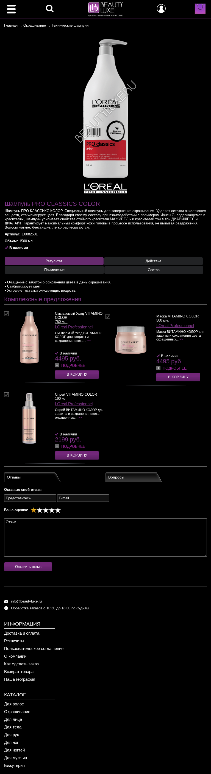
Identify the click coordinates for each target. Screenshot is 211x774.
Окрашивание (34, 25)
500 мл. (162, 320)
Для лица (13, 719)
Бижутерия (14, 765)
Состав (154, 270)
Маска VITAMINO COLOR (177, 316)
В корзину (77, 374)
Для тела (12, 727)
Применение (54, 270)
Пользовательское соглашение (33, 648)
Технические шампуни (70, 25)
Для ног (11, 742)
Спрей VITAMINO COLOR (76, 394)
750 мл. (61, 322)
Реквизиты (14, 640)
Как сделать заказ (21, 664)
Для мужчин (15, 757)
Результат (54, 261)
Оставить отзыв (28, 567)
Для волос (14, 704)
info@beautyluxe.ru (26, 601)
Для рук (11, 734)
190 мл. (61, 398)
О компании (15, 656)
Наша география (19, 679)
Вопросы (116, 477)
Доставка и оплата (21, 633)
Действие (153, 261)
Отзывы (14, 477)
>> (89, 341)
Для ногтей (14, 750)
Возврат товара (19, 671)
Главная (11, 25)
